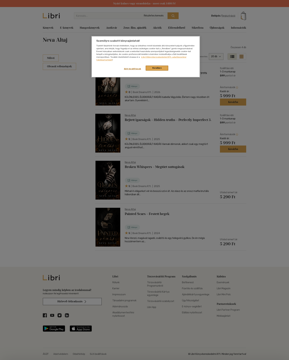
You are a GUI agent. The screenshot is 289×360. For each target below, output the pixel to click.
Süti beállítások (132, 69)
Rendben (157, 68)
